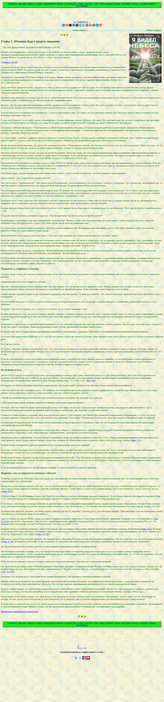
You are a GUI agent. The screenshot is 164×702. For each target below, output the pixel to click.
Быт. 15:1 (136, 440)
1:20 (3, 571)
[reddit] (100, 25)
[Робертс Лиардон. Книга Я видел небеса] (64, 35)
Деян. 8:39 (7, 491)
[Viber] (87, 25)
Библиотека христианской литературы (19, 611)
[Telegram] (83, 25)
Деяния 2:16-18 (9, 62)
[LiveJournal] (77, 25)
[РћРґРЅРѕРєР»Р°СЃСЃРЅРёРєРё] (66, 25)
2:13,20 (10, 571)
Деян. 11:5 (146, 529)
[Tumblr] (93, 25)
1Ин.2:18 (90, 380)
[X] (70, 25)
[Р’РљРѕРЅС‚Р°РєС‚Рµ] (63, 25)
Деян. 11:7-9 (42, 534)
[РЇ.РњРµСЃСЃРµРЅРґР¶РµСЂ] (80, 25)
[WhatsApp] (90, 25)
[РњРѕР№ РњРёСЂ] (73, 25)
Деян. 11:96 (7, 541)
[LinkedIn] (97, 25)
